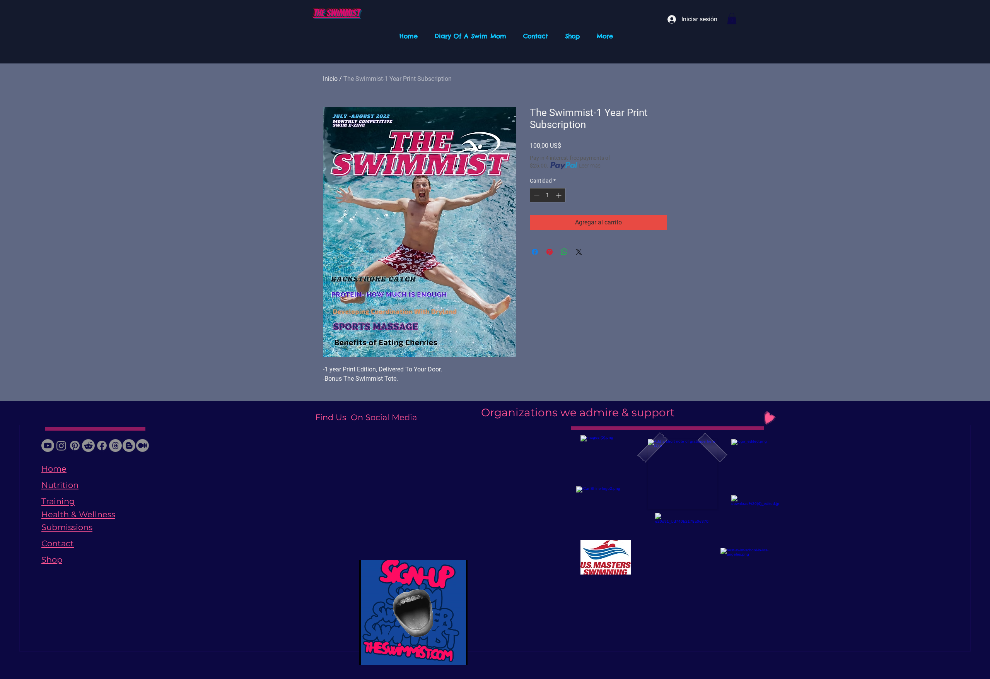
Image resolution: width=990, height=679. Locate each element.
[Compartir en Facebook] (534, 252)
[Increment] (559, 195)
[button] (732, 18)
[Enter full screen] (457, 655)
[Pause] (369, 655)
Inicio (330, 78)
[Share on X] (579, 252)
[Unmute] (382, 655)
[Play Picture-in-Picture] (444, 655)
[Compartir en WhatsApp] (564, 252)
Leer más (590, 165)
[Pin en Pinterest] (549, 252)
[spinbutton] (548, 195)
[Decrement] (536, 195)
